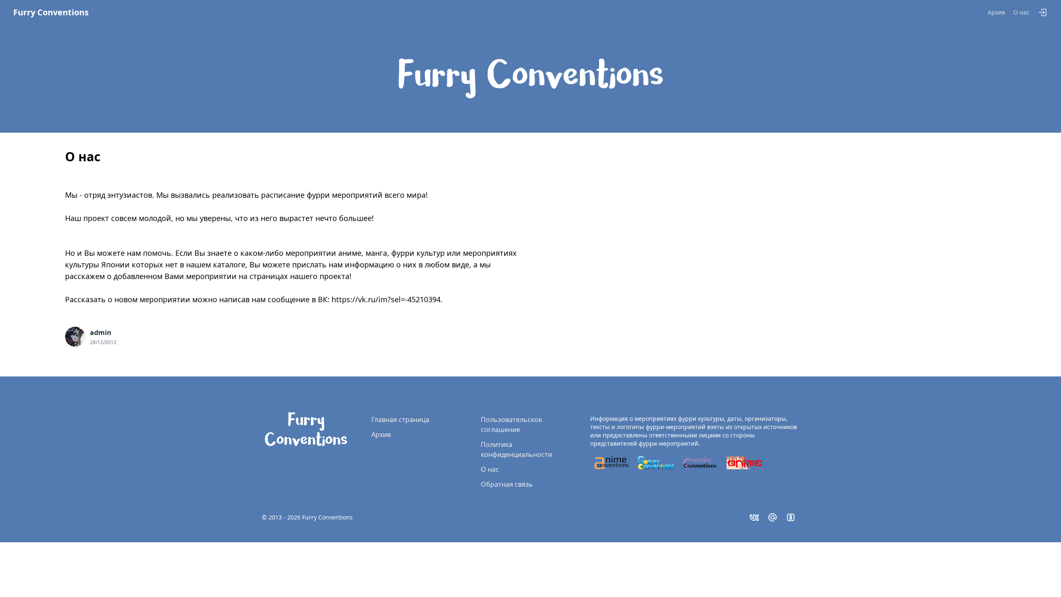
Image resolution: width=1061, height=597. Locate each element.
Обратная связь (507, 484)
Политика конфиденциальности (516, 449)
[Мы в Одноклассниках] (790, 517)
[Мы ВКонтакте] (754, 517)
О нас (1021, 12)
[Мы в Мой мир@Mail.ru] (772, 517)
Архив (996, 12)
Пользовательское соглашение (511, 424)
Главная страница (400, 419)
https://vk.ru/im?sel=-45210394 (386, 299)
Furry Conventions (51, 12)
